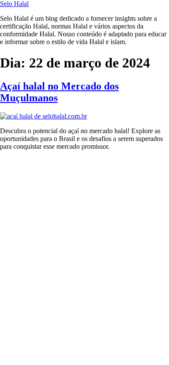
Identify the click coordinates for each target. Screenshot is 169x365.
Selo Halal (14, 3)
